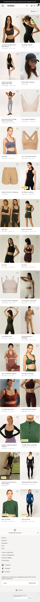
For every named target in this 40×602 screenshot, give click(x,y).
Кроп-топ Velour (6, 519)
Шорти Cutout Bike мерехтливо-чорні (7, 82)
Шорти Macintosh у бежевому (10, 192)
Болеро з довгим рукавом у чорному (9, 445)
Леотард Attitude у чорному (29, 482)
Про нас (4, 538)
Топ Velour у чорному (27, 192)
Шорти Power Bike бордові (29, 409)
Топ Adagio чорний (27, 45)
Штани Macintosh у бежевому (27, 337)
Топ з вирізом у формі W (28, 119)
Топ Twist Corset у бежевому (10, 301)
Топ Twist (4, 265)
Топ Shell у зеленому (28, 373)
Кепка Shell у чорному (28, 82)
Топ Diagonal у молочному (29, 301)
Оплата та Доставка (7, 552)
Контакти (4, 540)
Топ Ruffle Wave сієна (8, 409)
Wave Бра (4, 156)
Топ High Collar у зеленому (29, 445)
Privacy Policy (5, 560)
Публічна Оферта (7, 558)
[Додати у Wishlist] (17, 17)
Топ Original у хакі (7, 336)
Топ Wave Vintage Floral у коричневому (9, 45)
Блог (3, 548)
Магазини (4, 543)
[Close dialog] (39, 592)
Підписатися (32, 583)
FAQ (3, 546)
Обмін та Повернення (8, 555)
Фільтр (33, 11)
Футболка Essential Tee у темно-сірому (9, 483)
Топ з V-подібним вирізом (29, 156)
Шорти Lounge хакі (27, 229)
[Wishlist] (34, 5)
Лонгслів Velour (26, 519)
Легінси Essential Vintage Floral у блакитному (9, 120)
